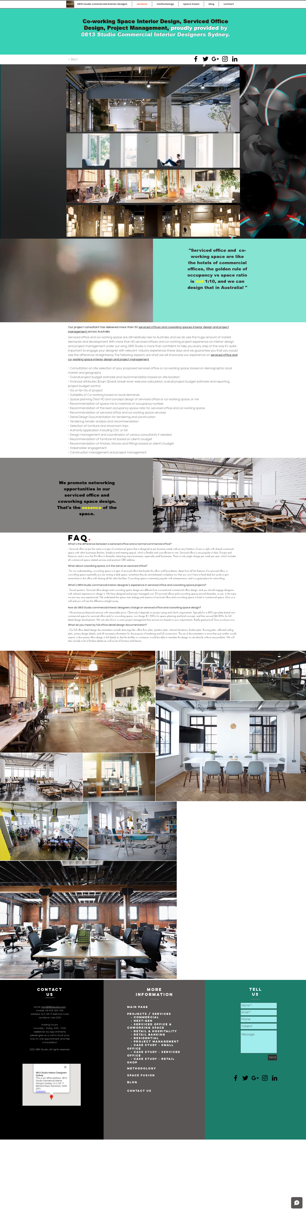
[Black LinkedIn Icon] (235, 59)
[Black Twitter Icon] (205, 59)
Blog (132, 1082)
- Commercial (145, 1017)
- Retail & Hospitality (153, 1031)
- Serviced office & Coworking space (149, 1026)
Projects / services (149, 1014)
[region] (153, 150)
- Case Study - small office (150, 1046)
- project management (155, 1041)
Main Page (137, 1007)
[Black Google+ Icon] (215, 59)
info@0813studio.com (53, 1007)
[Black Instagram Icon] (225, 59)
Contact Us (139, 1090)
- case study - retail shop (151, 1060)
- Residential (145, 1038)
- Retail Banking (148, 1034)
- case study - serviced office (153, 1053)
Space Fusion (141, 1075)
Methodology (141, 1068)
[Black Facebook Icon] (196, 59)
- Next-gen (142, 1020)
